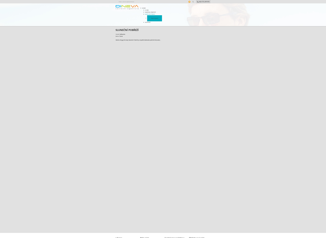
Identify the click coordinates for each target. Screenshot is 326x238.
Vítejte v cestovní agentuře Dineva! (126, 1)
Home (144, 8)
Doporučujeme (154, 18)
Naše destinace (150, 14)
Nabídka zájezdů (150, 12)
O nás (147, 10)
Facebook (189, 2)
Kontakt (148, 22)
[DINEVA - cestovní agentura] (127, 7)
